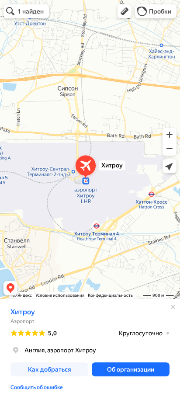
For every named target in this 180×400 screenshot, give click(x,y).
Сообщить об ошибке (36, 387)
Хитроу (22, 312)
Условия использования (59, 295)
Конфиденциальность (110, 295)
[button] (125, 11)
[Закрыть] (173, 306)
